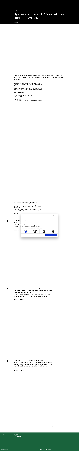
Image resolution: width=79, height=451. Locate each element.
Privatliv (41, 449)
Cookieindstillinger (48, 449)
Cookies (44, 449)
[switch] (35, 232)
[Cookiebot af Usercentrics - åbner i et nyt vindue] (53, 215)
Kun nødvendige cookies (39, 235)
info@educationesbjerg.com (19, 438)
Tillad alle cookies (51, 235)
